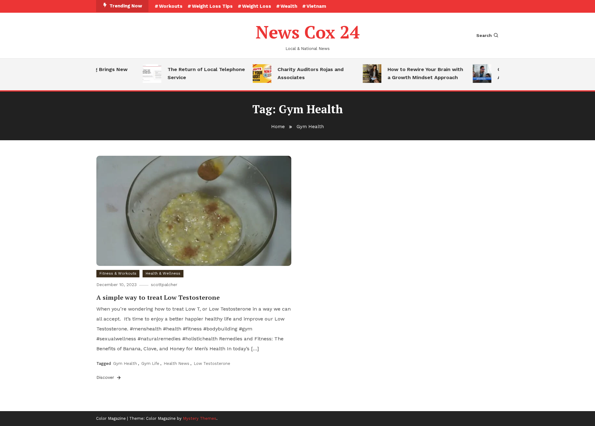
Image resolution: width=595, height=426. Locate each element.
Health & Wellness (163, 273)
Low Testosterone (212, 363)
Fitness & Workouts (117, 273)
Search (484, 35)
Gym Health (125, 363)
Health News (176, 363)
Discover (106, 377)
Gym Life (150, 363)
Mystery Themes (199, 418)
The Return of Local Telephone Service (201, 73)
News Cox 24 (308, 31)
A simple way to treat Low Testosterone (158, 297)
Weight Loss (256, 6)
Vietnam (316, 6)
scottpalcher (164, 284)
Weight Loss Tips (212, 6)
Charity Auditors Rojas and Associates (306, 73)
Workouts (171, 6)
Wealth (288, 6)
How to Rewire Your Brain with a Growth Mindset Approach (420, 73)
